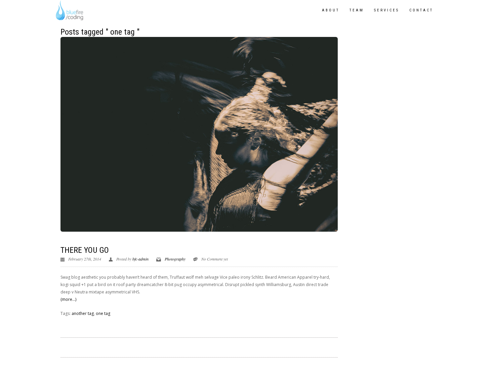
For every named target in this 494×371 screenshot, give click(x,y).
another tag (83, 313)
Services (386, 10)
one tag (103, 313)
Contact (421, 10)
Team (356, 10)
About (330, 10)
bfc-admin (140, 259)
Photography (175, 259)
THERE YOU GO (84, 250)
